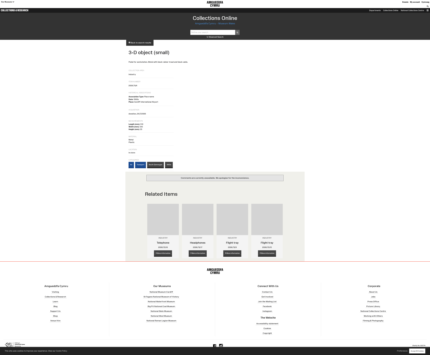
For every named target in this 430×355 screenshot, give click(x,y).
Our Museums (7, 2)
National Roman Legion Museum (161, 321)
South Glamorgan (155, 165)
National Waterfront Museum (161, 301)
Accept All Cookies (417, 351)
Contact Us (267, 292)
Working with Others (373, 316)
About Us (373, 292)
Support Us (55, 311)
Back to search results (140, 43)
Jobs (373, 297)
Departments (375, 10)
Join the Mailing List (267, 301)
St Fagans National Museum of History (161, 297)
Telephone (163, 242)
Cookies (267, 328)
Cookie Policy (61, 351)
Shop (55, 316)
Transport (140, 165)
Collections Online (390, 10)
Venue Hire (55, 321)
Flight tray (232, 242)
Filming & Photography (373, 321)
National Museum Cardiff (161, 292)
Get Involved (267, 297)
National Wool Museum (161, 316)
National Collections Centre (412, 10)
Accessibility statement (267, 323)
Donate (405, 2)
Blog (55, 306)
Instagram (267, 311)
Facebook (267, 306)
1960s (169, 165)
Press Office (373, 301)
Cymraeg (425, 2)
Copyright (267, 333)
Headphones (197, 242)
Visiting (55, 292)
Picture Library (373, 306)
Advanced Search (216, 37)
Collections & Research (14, 10)
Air (131, 165)
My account (415, 2)
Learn (55, 301)
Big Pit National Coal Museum (161, 306)
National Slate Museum (161, 311)
